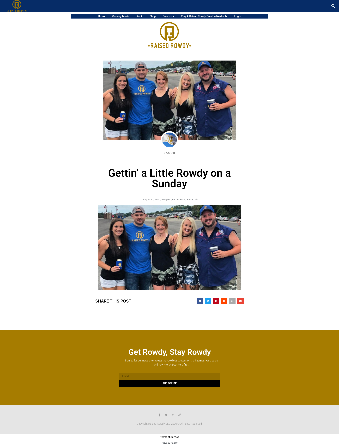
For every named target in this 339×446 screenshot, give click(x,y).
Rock (139, 16)
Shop (153, 16)
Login (237, 16)
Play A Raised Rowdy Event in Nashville (204, 16)
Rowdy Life (192, 199)
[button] (333, 6)
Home (101, 16)
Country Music (120, 16)
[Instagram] (172, 415)
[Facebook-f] (159, 415)
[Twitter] (166, 415)
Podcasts (168, 16)
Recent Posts (179, 199)
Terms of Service (169, 437)
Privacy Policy (169, 443)
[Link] (179, 415)
